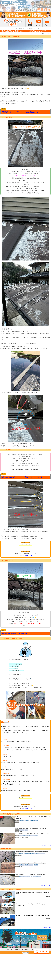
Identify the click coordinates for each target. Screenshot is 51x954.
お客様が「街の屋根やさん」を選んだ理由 (14, 633)
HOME (1, 28)
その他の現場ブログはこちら (45, 927)
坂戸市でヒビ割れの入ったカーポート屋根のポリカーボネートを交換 (22, 477)
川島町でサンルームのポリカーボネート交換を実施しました (20, 112)
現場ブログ (6, 28)
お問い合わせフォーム (27, 555)
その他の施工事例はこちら (46, 845)
